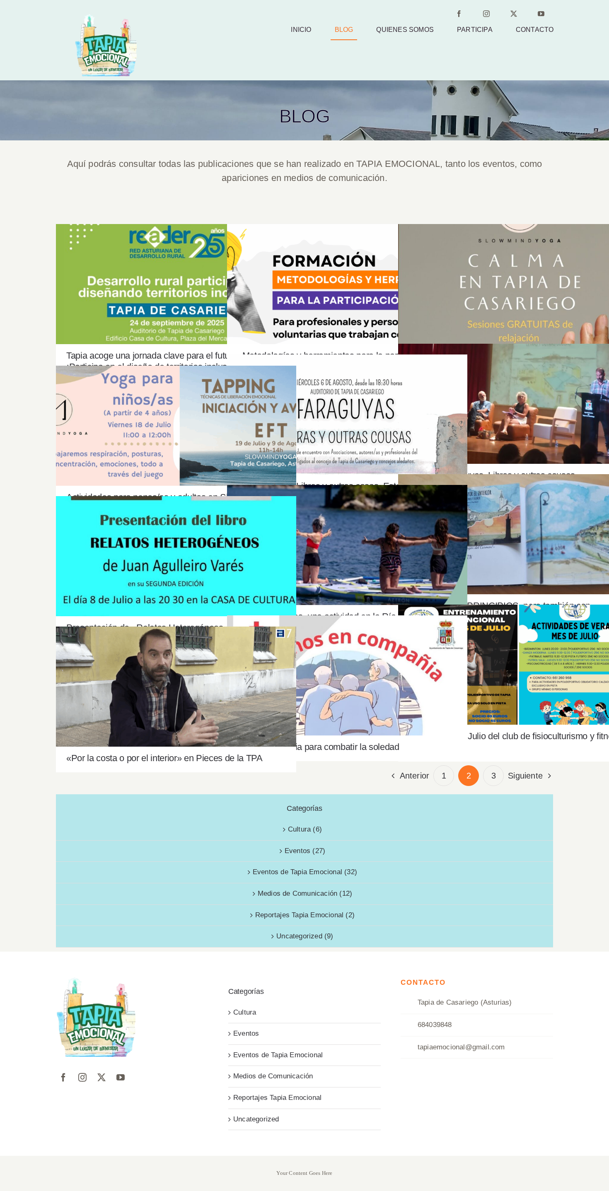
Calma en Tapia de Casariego (518, 277)
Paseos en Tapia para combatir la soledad (347, 668)
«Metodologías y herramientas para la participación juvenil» (347, 277)
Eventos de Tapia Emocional (278, 1055)
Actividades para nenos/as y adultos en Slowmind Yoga (176, 418)
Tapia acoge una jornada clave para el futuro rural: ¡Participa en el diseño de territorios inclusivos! (176, 272)
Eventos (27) (305, 851)
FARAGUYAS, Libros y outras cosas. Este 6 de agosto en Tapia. (347, 407)
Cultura (244, 1012)
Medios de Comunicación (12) (305, 893)
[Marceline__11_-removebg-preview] (106, 18)
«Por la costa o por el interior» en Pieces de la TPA (176, 679)
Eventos (246, 1033)
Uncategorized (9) (304, 936)
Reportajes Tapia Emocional (277, 1098)
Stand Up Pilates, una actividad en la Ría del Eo (347, 538)
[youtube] (546, 15)
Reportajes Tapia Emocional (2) (305, 915)
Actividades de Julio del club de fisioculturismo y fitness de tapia (518, 657)
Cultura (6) (305, 829)
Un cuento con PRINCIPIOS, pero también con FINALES (518, 527)
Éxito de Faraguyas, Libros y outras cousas (518, 396)
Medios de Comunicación (273, 1076)
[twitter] (519, 15)
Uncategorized (256, 1119)
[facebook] (464, 15)
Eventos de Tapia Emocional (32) (305, 872)
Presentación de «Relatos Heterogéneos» (176, 549)
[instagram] (491, 15)
